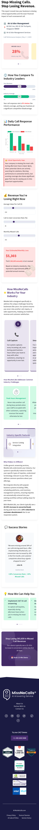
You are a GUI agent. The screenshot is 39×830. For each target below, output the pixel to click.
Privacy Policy (11, 815)
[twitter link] (24, 715)
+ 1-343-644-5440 (19, 738)
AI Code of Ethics (13, 818)
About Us (19, 703)
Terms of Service (24, 815)
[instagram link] (6, 715)
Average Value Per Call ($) (13, 204)
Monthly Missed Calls (11, 232)
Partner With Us (19, 706)
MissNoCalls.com (20, 810)
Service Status (26, 818)
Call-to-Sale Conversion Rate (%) (15, 218)
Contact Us (20, 709)
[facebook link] (18, 720)
